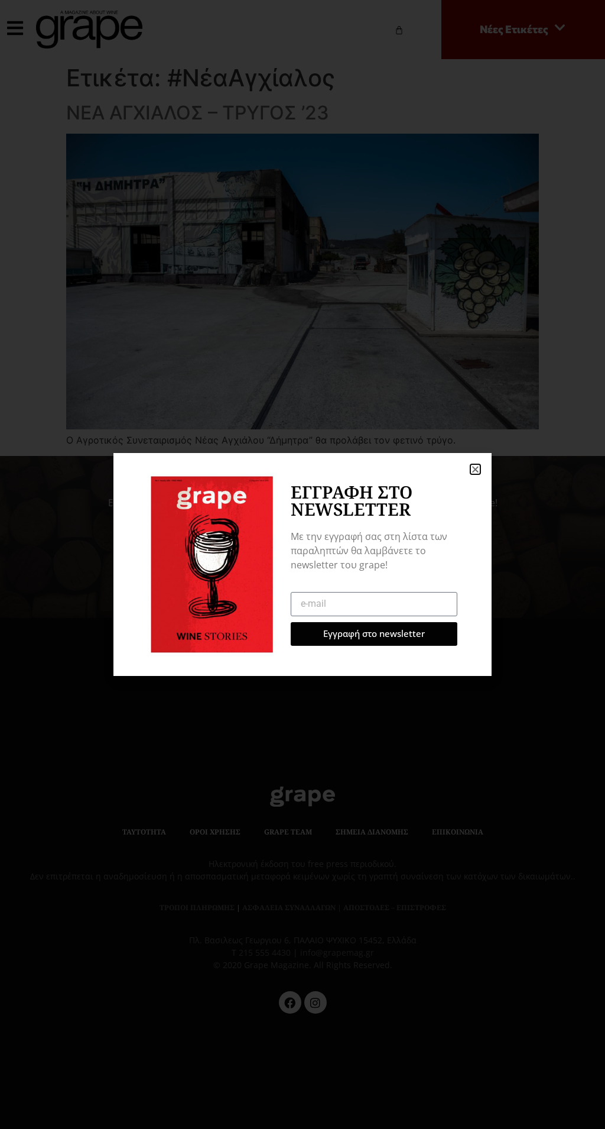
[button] (475, 469)
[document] (302, 564)
